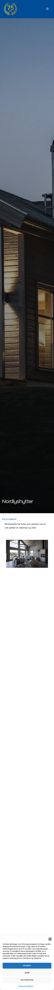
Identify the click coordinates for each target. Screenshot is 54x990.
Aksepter (27, 966)
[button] (50, 939)
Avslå (27, 973)
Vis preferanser (27, 980)
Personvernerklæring (25, 986)
